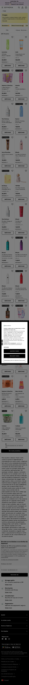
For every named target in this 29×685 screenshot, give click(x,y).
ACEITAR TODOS (14, 351)
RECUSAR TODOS (14, 355)
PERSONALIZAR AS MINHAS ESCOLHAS (14, 360)
